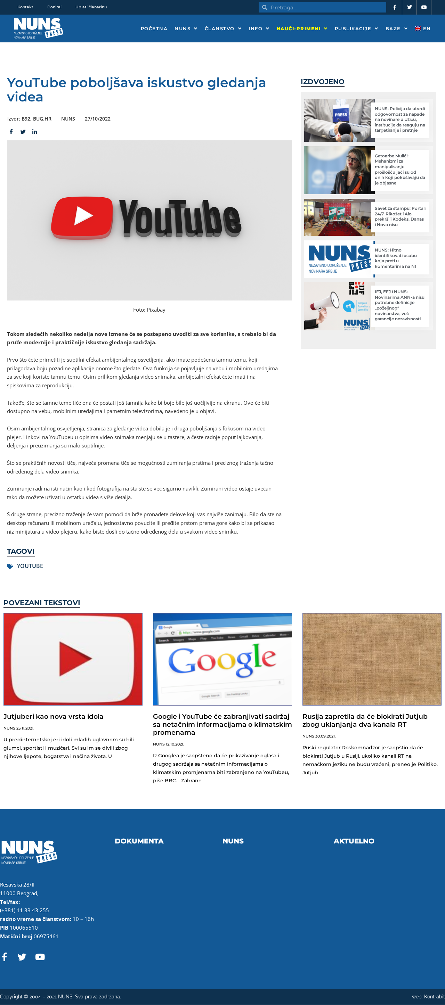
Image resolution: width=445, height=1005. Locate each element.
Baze (393, 28)
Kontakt (25, 7)
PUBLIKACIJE (353, 28)
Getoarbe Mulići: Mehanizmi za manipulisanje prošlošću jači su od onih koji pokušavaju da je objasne (400, 169)
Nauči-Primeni (299, 28)
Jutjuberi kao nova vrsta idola (53, 716)
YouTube (30, 566)
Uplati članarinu (91, 7)
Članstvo (220, 28)
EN (426, 28)
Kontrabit (434, 996)
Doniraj (54, 7)
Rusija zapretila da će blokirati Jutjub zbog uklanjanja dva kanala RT (365, 720)
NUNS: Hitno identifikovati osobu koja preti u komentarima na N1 (396, 258)
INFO (255, 28)
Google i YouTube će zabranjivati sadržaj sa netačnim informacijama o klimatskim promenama (222, 724)
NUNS (183, 28)
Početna (154, 28)
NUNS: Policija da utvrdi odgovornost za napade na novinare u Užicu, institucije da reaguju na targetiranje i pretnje (400, 119)
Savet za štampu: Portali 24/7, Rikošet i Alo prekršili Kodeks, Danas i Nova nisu (400, 216)
